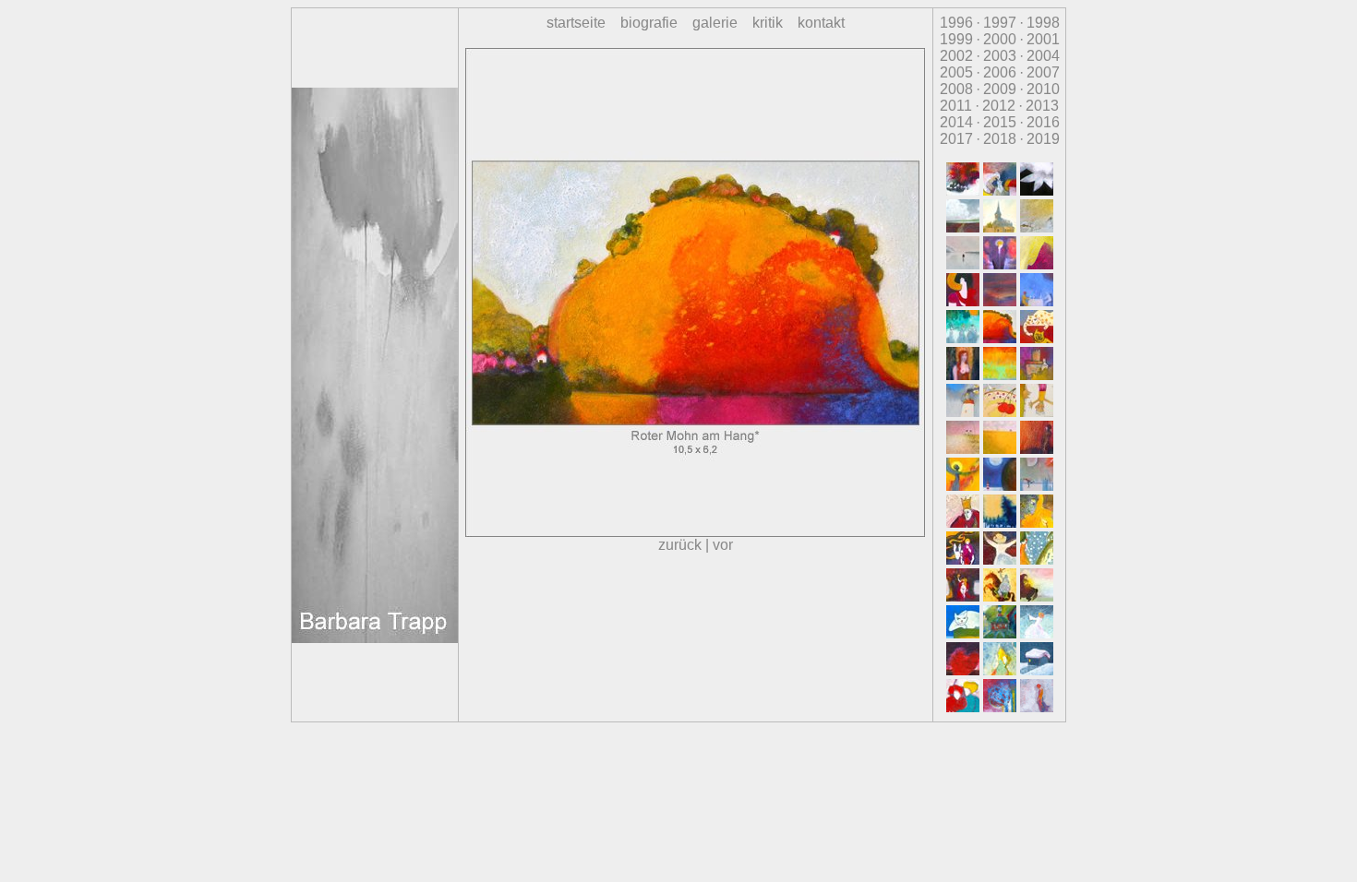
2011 (956, 105)
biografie (649, 22)
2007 (1043, 72)
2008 (956, 89)
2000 (999, 39)
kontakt (821, 22)
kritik (767, 22)
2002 (956, 56)
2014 (956, 122)
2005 (956, 72)
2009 (999, 89)
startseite (576, 22)
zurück (680, 545)
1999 (956, 39)
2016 (1043, 122)
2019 (1043, 139)
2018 (999, 139)
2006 (999, 72)
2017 (956, 139)
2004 (1043, 56)
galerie (715, 22)
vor (723, 545)
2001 (1043, 39)
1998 (1043, 22)
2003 (999, 56)
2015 (999, 122)
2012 (998, 105)
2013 (1042, 105)
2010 (1043, 89)
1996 (956, 22)
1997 (999, 22)
